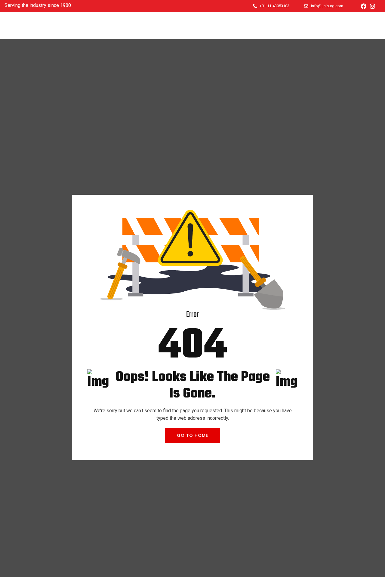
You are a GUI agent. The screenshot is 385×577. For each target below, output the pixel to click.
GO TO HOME (192, 435)
